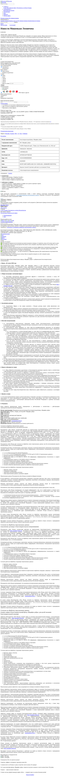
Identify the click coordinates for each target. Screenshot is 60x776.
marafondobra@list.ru (17, 420)
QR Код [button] (15, 64)
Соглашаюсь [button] (5, 105)
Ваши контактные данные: (7, 100)
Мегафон (7, 133)
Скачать (10, 173)
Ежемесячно (5, 68)
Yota (21, 133)
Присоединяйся (30, 774)
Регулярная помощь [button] (14, 18)
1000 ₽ (4, 78)
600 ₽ (3, 75)
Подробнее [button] (2, 198)
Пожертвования (7, 215)
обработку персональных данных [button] (19, 106)
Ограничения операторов (7, 131)
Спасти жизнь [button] (4, 103)
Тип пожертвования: (6, 65)
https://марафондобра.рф (16, 530)
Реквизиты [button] (10, 64)
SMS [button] (6, 64)
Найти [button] (16, 22)
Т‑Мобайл (24, 133)
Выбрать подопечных (7, 72)
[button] (5, 19)
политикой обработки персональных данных (27, 195)
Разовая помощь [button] (5, 18)
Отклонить (3, 199)
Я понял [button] (30, 258)
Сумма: (2, 74)
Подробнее (3, 136)
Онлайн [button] (3, 64)
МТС (16, 133)
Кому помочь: (4, 69)
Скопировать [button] (4, 173)
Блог (5, 216)
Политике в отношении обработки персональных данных (21, 227)
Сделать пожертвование (7, 221)
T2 (50, 121)
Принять (9, 199)
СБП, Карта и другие (24, 92)
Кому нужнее (5, 71)
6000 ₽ (4, 82)
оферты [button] (14, 107)
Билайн (12, 133)
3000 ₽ (4, 80)
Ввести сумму (5, 83)
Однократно (5, 67)
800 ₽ (3, 77)
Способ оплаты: (5, 86)
